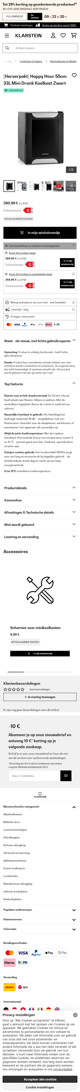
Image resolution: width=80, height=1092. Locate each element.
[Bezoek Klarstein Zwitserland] (23, 1009)
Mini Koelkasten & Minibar (63, 61)
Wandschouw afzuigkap (17, 883)
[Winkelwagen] (74, 35)
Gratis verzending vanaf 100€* (59, 25)
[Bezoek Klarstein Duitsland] (6, 1009)
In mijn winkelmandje (43, 233)
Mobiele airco (11, 822)
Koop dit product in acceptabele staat (30, 274)
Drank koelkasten (14, 868)
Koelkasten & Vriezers (31, 61)
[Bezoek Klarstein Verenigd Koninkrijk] (57, 1009)
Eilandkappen (11, 837)
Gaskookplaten (12, 899)
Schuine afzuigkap (14, 845)
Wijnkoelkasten (12, 814)
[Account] (53, 35)
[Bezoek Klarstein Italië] (40, 1009)
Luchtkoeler (10, 876)
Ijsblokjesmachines (14, 860)
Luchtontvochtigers (15, 829)
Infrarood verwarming (16, 852)
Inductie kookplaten (15, 891)
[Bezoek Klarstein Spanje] (48, 1009)
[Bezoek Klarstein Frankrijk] (31, 1009)
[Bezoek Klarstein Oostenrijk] (14, 1009)
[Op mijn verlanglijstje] (74, 75)
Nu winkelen (35, 16)
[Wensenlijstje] (63, 35)
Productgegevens (12, 210)
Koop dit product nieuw (22, 252)
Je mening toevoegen (41, 697)
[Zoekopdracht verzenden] (7, 48)
